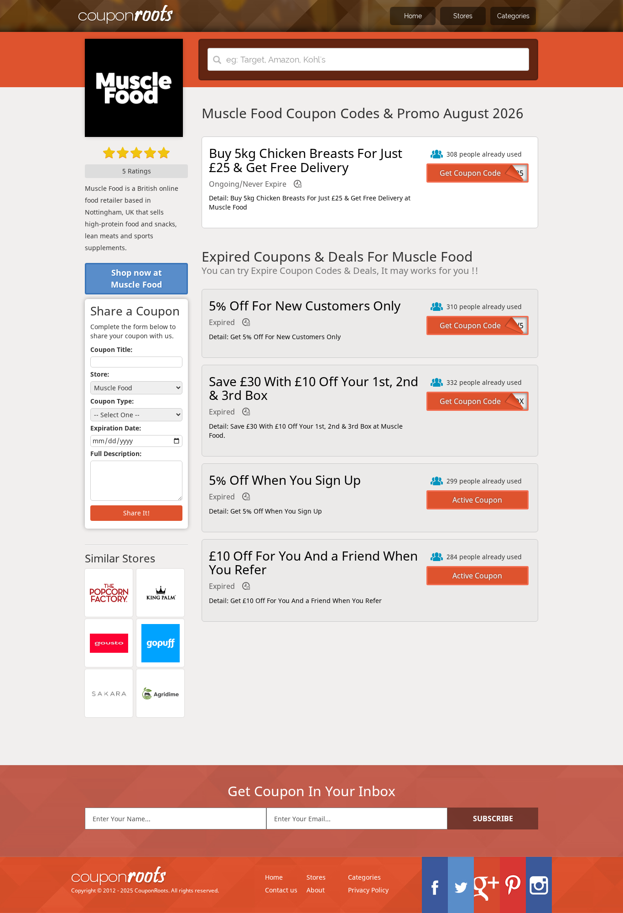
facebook (435, 885)
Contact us (281, 890)
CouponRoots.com (126, 15)
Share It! (136, 513)
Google (487, 885)
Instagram (539, 885)
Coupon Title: (111, 349)
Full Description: (116, 453)
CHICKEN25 (504, 173)
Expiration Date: (115, 428)
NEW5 (513, 325)
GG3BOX (509, 401)
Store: (99, 374)
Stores (462, 16)
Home (413, 16)
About (315, 890)
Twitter (461, 885)
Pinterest (513, 885)
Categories (513, 16)
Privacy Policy (368, 890)
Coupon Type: (112, 401)
